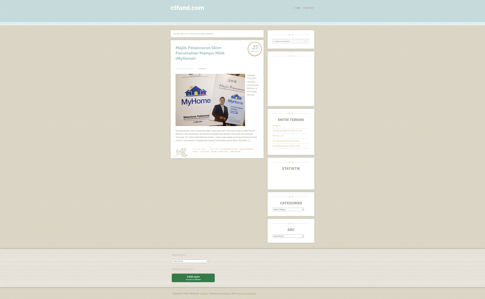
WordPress (225, 293)
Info (203, 149)
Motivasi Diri (277, 126)
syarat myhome (235, 151)
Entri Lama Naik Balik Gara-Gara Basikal (286, 141)
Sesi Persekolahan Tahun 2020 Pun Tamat (286, 146)
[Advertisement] (242, 23)
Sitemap (204, 293)
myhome (214, 151)
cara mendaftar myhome (228, 149)
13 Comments (202, 68)
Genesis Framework (247, 293)
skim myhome (223, 151)
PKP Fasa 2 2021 (278, 136)
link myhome (204, 151)
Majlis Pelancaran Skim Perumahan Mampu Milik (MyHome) (200, 53)
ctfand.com (187, 7)
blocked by (195, 278)
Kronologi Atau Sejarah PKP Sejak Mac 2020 (287, 131)
